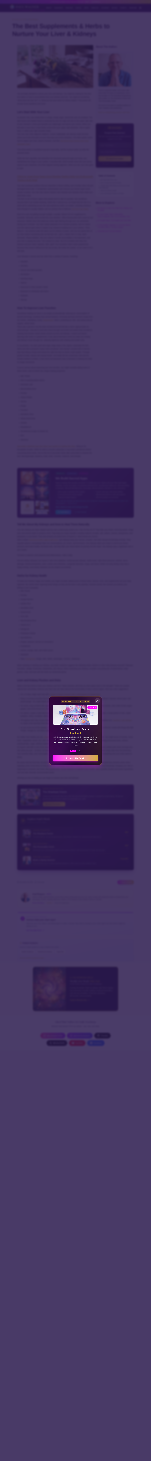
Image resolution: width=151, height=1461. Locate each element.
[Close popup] (97, 700)
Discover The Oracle (75, 758)
